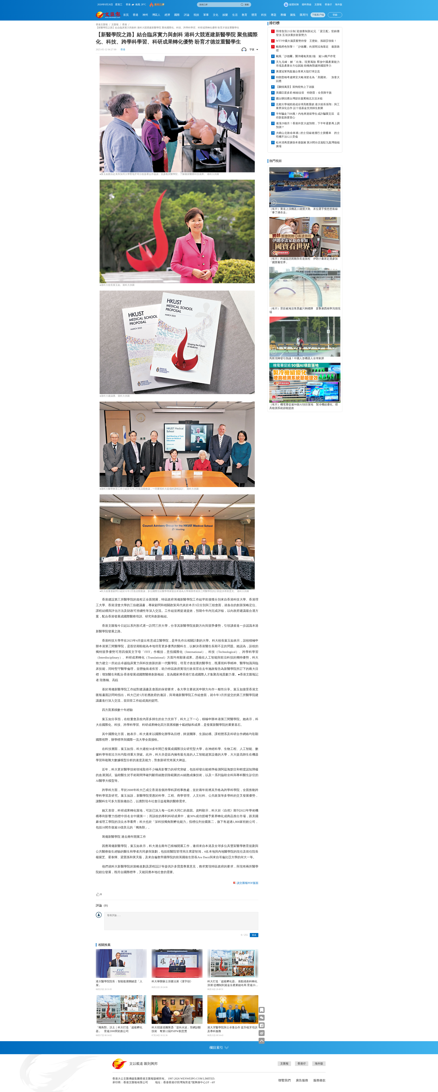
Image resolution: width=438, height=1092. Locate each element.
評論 (186, 14)
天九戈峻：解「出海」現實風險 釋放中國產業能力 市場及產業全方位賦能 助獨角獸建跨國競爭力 (308, 63)
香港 (135, 14)
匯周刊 (304, 14)
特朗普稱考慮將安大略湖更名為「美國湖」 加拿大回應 (308, 79)
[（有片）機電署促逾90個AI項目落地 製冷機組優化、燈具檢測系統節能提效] (304, 383)
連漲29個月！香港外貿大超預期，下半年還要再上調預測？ (308, 125)
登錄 (335, 15)
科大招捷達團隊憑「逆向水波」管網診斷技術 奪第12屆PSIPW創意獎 (176, 1029)
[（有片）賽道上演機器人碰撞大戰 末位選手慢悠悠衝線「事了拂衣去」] (304, 187)
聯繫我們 (284, 1080)
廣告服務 (302, 1080)
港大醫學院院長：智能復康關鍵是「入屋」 (119, 983)
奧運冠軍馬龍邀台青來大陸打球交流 (298, 71)
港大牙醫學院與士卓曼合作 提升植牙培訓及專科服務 (232, 1029)
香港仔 (328, 4)
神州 (145, 14)
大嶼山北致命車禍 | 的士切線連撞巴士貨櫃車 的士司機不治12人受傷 (308, 134)
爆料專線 (306, 4)
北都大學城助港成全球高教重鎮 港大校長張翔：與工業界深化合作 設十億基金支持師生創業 (308, 106)
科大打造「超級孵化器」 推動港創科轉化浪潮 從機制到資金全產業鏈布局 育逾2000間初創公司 (232, 983)
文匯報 (318, 4)
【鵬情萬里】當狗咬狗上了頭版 (295, 86)
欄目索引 (216, 1047)
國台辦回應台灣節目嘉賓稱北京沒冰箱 (299, 98)
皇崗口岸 (159, 4)
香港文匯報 (102, 24)
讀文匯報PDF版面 (247, 883)
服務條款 (319, 1080)
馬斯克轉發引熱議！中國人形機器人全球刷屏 (296, 358)
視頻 (196, 14)
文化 (215, 14)
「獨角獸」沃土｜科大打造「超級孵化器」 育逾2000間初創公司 (119, 1029)
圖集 (293, 14)
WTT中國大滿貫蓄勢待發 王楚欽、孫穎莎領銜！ (306, 40)
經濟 (167, 14)
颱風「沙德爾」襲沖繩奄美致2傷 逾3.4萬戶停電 (306, 56)
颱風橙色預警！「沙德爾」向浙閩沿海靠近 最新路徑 (308, 48)
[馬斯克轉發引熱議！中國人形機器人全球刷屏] (304, 337)
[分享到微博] (262, 1033)
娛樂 (225, 14)
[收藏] (262, 1010)
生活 (235, 14)
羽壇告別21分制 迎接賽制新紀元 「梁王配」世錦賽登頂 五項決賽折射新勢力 (308, 33)
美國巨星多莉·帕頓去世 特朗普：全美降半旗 (304, 92)
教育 (244, 14)
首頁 (126, 14)
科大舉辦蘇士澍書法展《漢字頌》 (172, 981)
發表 (254, 935)
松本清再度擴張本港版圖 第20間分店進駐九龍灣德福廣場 (308, 144)
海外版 (338, 4)
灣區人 (156, 14)
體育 (254, 14)
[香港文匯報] (108, 14)
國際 (177, 14)
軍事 (206, 14)
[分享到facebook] (262, 1025)
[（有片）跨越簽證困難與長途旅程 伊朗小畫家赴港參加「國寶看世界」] (304, 237)
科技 (264, 14)
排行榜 (274, 23)
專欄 (283, 14)
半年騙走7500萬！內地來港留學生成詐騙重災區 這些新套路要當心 (308, 115)
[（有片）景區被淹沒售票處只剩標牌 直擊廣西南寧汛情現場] (304, 287)
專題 (273, 14)
